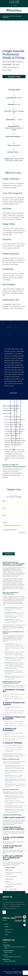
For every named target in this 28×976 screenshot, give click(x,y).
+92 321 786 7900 (18, 884)
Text (24, 532)
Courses (4, 522)
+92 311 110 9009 (15, 1)
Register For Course (9, 929)
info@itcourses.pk (14, 2)
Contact (15, 5)
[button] (24, 925)
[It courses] (14, 10)
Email (4, 508)
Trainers (6, 926)
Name (4, 500)
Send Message (8, 553)
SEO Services (8, 932)
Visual (20, 532)
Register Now (14, 76)
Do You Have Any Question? (9, 529)
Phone (4, 515)
